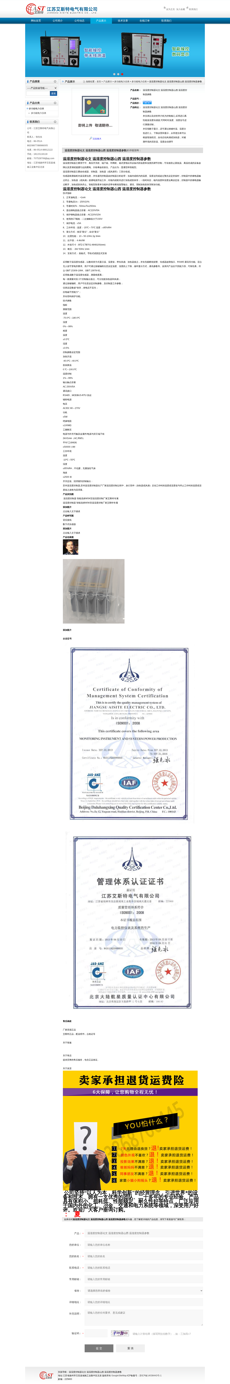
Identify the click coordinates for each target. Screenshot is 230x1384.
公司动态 (79, 20)
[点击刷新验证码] (120, 1333)
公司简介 (58, 20)
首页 (99, 81)
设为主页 (170, 9)
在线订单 (145, 20)
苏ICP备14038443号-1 (150, 1375)
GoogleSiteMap (119, 1375)
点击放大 (97, 138)
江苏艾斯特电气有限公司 (88, 8)
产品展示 (101, 20)
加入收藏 (180, 9)
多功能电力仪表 (36, 108)
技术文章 (123, 20)
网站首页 (36, 20)
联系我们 (193, 9)
